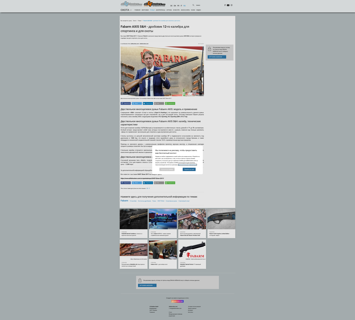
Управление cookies (167, 169)
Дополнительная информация (187, 165)
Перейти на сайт (189, 169)
